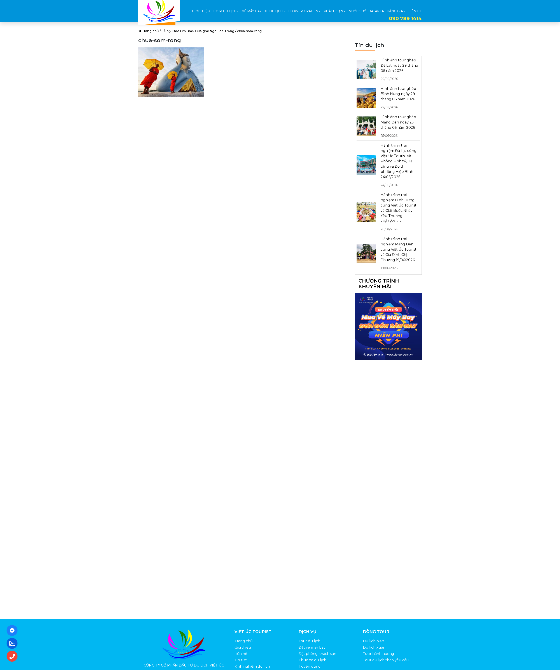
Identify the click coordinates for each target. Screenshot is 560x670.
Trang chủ (150, 31)
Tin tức (240, 660)
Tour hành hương (378, 654)
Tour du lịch (309, 641)
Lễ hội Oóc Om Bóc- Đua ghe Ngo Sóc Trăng (198, 31)
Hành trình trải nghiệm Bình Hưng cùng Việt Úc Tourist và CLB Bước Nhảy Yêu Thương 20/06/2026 (398, 212)
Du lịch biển (373, 641)
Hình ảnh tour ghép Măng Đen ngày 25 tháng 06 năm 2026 (398, 126)
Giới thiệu (242, 647)
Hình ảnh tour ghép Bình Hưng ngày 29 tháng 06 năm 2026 (398, 98)
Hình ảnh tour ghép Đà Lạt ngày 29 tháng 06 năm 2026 (399, 69)
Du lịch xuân (374, 647)
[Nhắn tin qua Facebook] (13, 630)
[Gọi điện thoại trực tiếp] (13, 656)
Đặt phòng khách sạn (317, 654)
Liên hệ (240, 654)
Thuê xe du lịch (312, 660)
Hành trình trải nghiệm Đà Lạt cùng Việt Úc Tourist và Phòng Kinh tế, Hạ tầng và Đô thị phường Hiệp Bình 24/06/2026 (398, 165)
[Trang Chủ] (159, 11)
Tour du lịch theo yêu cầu (386, 660)
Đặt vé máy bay (312, 647)
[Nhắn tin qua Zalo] (13, 643)
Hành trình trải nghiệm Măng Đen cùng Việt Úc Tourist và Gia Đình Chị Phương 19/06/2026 (398, 253)
